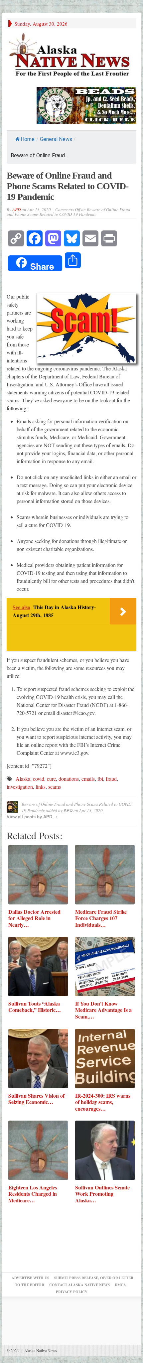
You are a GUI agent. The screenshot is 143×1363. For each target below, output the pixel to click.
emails (88, 778)
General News (56, 139)
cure (51, 778)
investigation (20, 786)
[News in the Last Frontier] (71, 56)
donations (69, 778)
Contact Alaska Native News (79, 1285)
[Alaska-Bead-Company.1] (86, 104)
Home (28, 139)
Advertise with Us (30, 1278)
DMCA (120, 1285)
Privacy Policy (71, 1292)
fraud (111, 778)
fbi (100, 778)
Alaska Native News (39, 1350)
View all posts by (25, 816)
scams (54, 786)
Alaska (23, 778)
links (41, 786)
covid (38, 778)
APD (16, 209)
